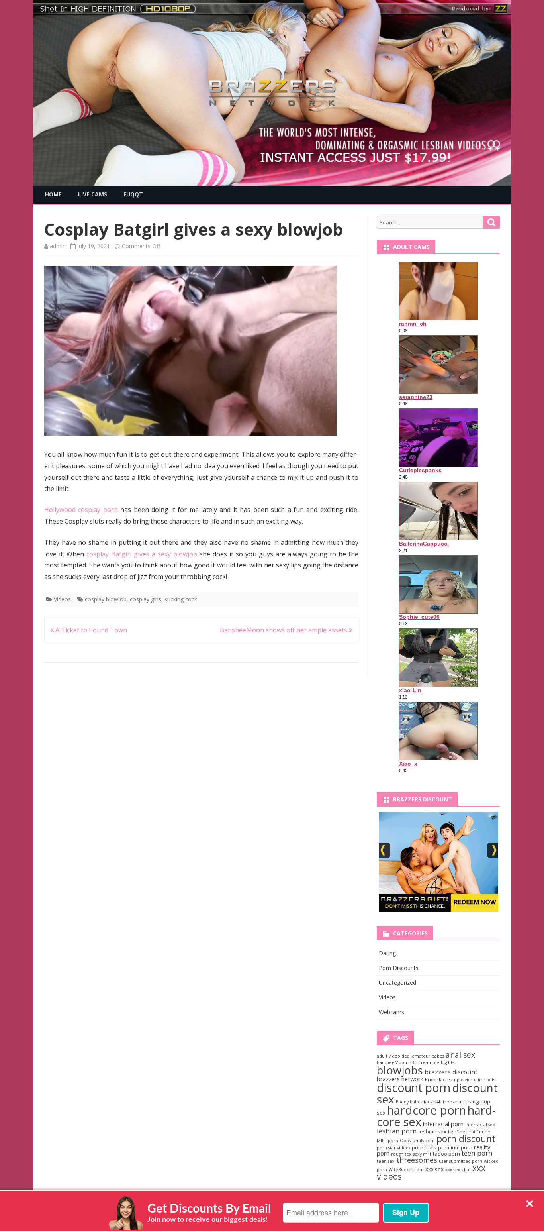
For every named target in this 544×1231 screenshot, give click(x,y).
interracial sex (480, 1124)
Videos (62, 599)
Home (53, 194)
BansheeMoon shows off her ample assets (284, 630)
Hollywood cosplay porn (81, 509)
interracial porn (443, 1124)
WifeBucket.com (406, 1169)
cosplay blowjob (106, 599)
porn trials (424, 1147)
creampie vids (457, 1079)
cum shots (484, 1079)
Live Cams (92, 194)
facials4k (432, 1102)
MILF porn (387, 1140)
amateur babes (428, 1056)
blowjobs (400, 1070)
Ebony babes (409, 1102)
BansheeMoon (392, 1062)
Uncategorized (397, 982)
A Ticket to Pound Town (90, 630)
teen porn (477, 1153)
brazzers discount (451, 1072)
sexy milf (422, 1154)
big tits (447, 1062)
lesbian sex (432, 1131)
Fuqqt (133, 194)
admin (58, 246)
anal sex (460, 1054)
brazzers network (400, 1079)
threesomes (416, 1160)
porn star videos (393, 1148)
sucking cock (180, 599)
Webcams (391, 1012)
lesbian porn (397, 1130)
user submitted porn (460, 1161)
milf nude (480, 1132)
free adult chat (458, 1102)
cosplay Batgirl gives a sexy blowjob (141, 554)
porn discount (465, 1139)
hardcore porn (426, 1110)
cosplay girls (145, 599)
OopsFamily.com (417, 1140)
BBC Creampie (424, 1062)
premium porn (455, 1147)
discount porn (413, 1087)
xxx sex (434, 1169)
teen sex (386, 1161)
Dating (387, 953)
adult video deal (394, 1056)
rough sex (401, 1154)
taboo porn (446, 1153)
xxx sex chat (458, 1169)
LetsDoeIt (458, 1132)
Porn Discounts (399, 968)
